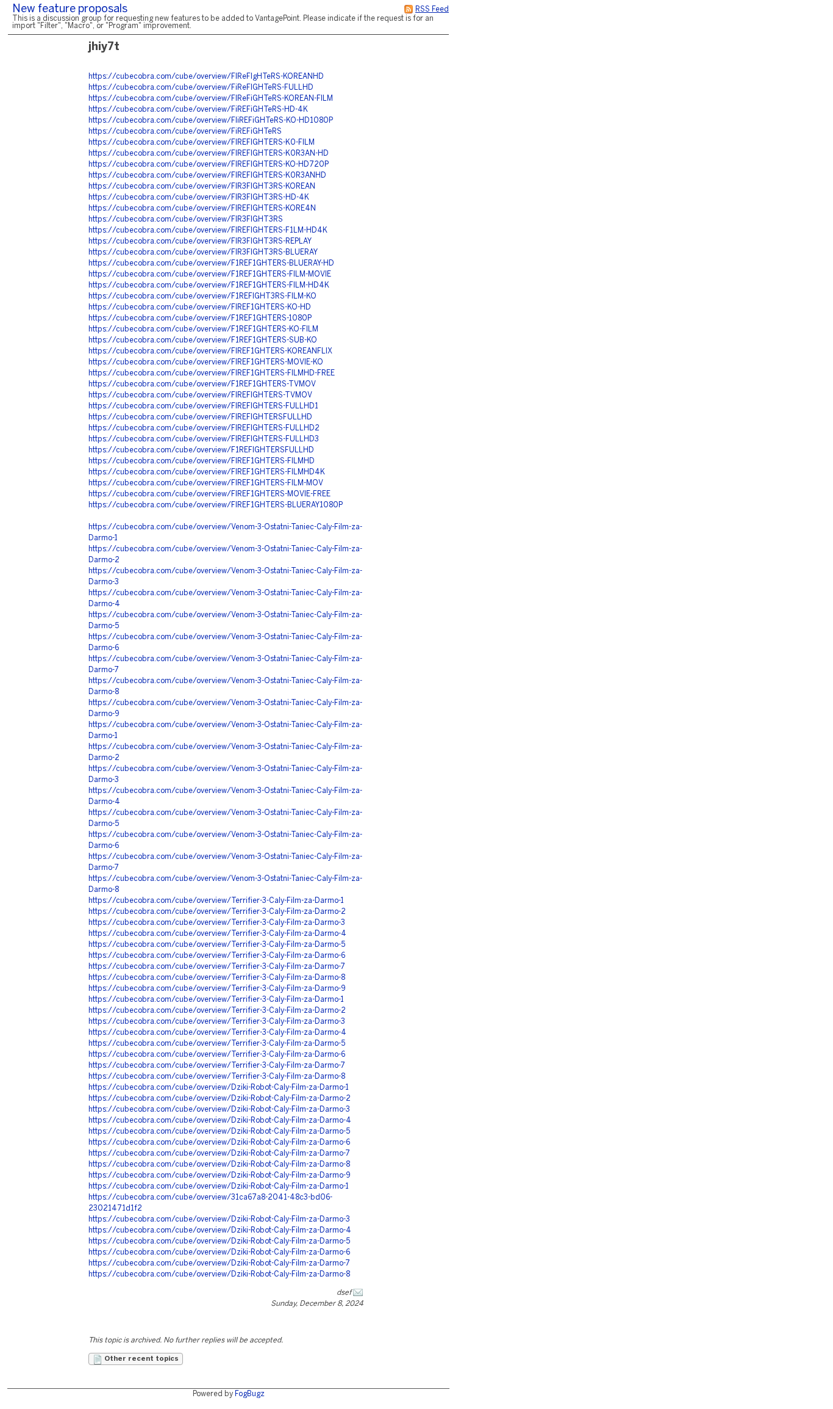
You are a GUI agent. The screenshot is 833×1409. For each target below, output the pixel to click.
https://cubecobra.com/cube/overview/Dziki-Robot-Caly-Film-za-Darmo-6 (219, 1142)
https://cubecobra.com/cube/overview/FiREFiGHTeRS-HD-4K (198, 109)
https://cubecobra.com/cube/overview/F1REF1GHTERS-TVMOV (202, 384)
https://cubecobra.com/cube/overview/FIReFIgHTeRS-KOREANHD (206, 76)
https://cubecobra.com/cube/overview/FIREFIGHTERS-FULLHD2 (204, 428)
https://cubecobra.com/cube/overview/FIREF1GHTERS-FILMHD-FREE (211, 373)
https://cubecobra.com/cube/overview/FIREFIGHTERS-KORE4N (202, 208)
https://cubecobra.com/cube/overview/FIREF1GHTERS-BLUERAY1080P (215, 505)
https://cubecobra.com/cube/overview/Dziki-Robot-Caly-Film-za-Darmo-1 (218, 1087)
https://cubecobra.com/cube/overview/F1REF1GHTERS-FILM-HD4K (208, 285)
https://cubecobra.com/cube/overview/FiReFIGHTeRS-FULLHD (200, 87)
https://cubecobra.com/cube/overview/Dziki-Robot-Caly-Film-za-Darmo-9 (219, 1175)
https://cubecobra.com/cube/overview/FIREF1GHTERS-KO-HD (199, 307)
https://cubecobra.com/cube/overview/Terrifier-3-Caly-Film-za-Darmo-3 (216, 922)
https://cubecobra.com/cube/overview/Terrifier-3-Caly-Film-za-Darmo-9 (217, 988)
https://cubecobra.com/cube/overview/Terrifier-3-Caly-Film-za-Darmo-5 (216, 944)
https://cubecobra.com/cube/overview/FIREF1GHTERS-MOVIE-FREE (209, 494)
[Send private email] (358, 1292)
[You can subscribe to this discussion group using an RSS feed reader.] (408, 9)
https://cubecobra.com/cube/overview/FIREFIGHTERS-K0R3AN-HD (208, 153)
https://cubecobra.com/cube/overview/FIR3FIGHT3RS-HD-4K (198, 197)
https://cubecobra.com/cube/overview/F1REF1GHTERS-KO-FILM (203, 329)
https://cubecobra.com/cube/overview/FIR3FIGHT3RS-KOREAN (201, 186)
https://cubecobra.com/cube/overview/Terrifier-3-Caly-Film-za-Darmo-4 (217, 933)
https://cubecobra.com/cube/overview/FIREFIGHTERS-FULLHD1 (203, 406)
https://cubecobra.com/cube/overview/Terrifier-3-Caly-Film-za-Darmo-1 (216, 900)
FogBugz (250, 1394)
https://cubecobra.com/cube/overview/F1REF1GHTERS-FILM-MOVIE (209, 274)
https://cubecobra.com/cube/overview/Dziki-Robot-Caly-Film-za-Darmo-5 (219, 1131)
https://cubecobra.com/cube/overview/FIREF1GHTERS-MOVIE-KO (205, 362)
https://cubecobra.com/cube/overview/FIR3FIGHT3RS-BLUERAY (203, 252)
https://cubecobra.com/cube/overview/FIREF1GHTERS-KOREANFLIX (210, 351)
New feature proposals (69, 9)
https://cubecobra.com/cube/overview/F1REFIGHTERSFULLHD (201, 450)
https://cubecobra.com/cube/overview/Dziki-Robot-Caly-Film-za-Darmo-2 (219, 1098)
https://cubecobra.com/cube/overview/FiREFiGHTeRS (185, 131)
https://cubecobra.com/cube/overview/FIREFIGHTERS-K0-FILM (201, 142)
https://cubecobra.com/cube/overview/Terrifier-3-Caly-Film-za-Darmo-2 (217, 911)
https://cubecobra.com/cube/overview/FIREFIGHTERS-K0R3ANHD (207, 175)
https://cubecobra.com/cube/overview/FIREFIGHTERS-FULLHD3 (203, 439)
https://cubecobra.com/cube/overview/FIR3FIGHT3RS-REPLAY (200, 241)
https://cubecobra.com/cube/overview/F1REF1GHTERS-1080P (200, 318)
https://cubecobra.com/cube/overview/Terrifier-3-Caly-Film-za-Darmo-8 (216, 977)
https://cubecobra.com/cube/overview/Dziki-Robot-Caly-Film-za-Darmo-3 (219, 1109)
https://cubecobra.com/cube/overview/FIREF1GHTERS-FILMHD (201, 461)
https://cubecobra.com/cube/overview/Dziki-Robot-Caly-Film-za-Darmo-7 (219, 1153)
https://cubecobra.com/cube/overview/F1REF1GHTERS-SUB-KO (202, 340)
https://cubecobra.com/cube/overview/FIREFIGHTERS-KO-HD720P (208, 164)
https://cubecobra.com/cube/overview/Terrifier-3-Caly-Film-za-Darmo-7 (216, 966)
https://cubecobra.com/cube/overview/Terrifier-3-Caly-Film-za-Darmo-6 (216, 955)
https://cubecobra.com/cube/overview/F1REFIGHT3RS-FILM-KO (202, 296)
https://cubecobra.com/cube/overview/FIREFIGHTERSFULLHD (200, 417)
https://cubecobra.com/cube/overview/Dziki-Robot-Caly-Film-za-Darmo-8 (219, 1164)
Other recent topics (140, 1359)
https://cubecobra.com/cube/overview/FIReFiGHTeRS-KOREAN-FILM (210, 98)
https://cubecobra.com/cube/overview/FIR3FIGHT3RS (185, 219)
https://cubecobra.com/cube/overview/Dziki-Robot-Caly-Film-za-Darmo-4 (219, 1120)
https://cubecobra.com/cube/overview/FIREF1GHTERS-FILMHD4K (206, 472)
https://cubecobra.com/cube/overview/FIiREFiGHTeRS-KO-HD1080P (210, 120)
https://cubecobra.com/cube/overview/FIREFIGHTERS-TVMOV (200, 395)
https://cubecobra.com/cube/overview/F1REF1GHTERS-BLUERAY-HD (211, 263)
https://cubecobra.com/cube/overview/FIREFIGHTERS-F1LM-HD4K (207, 230)
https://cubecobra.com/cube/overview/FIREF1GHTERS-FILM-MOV (205, 483)
